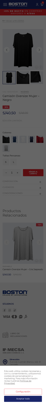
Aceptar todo (23, 398)
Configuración (23, 391)
